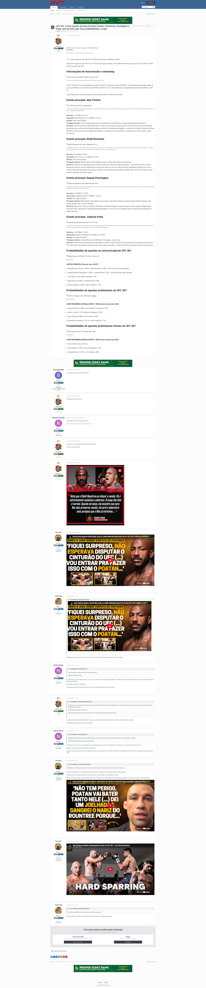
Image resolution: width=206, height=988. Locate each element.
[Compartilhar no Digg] (56, 957)
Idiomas (100, 982)
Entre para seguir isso (139, 25)
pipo (59, 31)
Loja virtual (63, 7)
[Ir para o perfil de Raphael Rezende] (58, 423)
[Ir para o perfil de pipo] (52, 27)
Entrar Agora (128, 942)
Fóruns (52, 10)
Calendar (59, 10)
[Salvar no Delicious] (59, 957)
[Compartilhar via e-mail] (64, 957)
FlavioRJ (58, 532)
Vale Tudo (75, 31)
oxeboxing (58, 596)
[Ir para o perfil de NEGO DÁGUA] (58, 670)
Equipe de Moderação (69, 10)
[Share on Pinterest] (66, 957)
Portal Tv (72, 7)
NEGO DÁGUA (58, 665)
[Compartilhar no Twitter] (51, 957)
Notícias (81, 7)
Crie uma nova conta (78, 942)
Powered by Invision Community (103, 985)
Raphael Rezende (58, 418)
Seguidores (148, 26)
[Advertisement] (103, 976)
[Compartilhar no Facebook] (54, 957)
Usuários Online (80, 10)
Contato (106, 982)
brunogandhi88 (58, 370)
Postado (73, 35)
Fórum (54, 7)
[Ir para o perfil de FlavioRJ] (58, 538)
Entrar (142, 2)
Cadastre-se (151, 2)
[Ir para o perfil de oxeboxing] (58, 601)
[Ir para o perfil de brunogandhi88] (58, 375)
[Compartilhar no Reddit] (61, 957)
